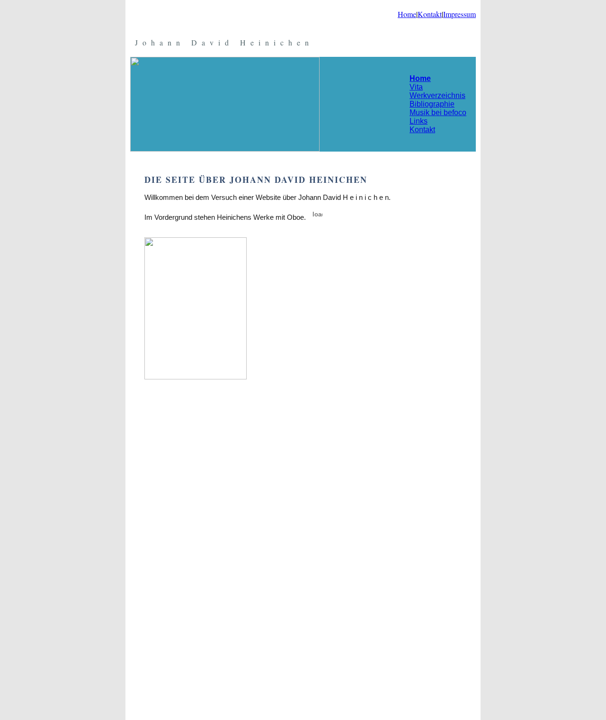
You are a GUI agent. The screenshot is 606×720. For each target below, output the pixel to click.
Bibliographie (432, 104)
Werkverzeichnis (437, 95)
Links (419, 121)
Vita (416, 87)
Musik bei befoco (438, 112)
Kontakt (430, 14)
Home (407, 14)
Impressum (459, 14)
